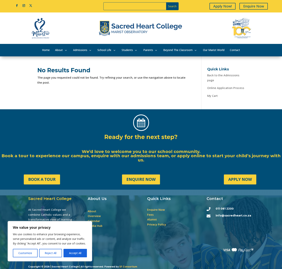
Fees (150, 214)
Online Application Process (225, 88)
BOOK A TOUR (42, 179)
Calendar (94, 221)
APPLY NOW (240, 179)
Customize (25, 253)
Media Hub (95, 226)
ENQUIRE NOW (141, 179)
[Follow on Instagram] (23, 5)
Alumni (152, 219)
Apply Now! (222, 6)
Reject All (50, 253)
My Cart (212, 96)
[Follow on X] (30, 5)
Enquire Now (253, 6)
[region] (50, 241)
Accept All (75, 253)
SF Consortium (128, 266)
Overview (94, 216)
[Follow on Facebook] (17, 5)
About (92, 211)
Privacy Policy (156, 224)
